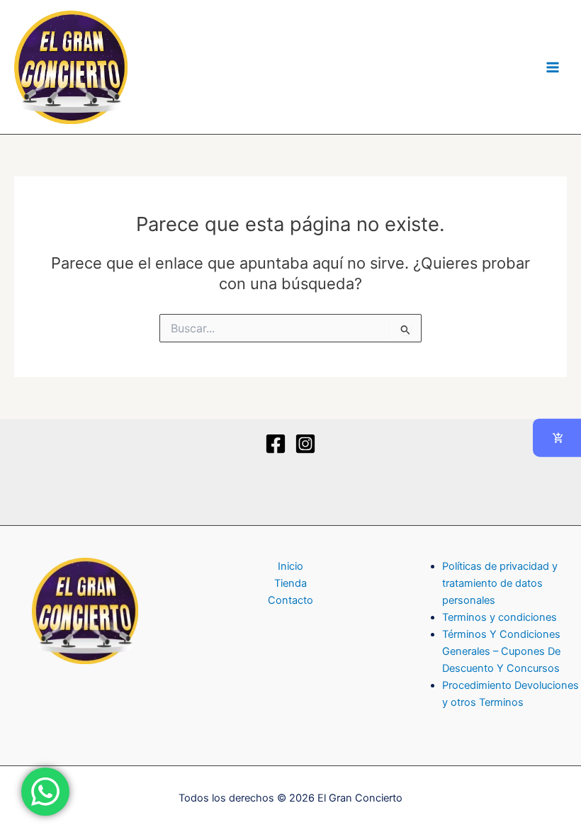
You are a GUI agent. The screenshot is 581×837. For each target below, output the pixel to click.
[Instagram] (305, 443)
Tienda (290, 583)
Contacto (290, 600)
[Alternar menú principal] (552, 66)
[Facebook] (275, 443)
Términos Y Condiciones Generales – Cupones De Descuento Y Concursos (501, 651)
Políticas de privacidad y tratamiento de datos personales (500, 583)
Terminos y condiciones (499, 617)
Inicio (290, 566)
